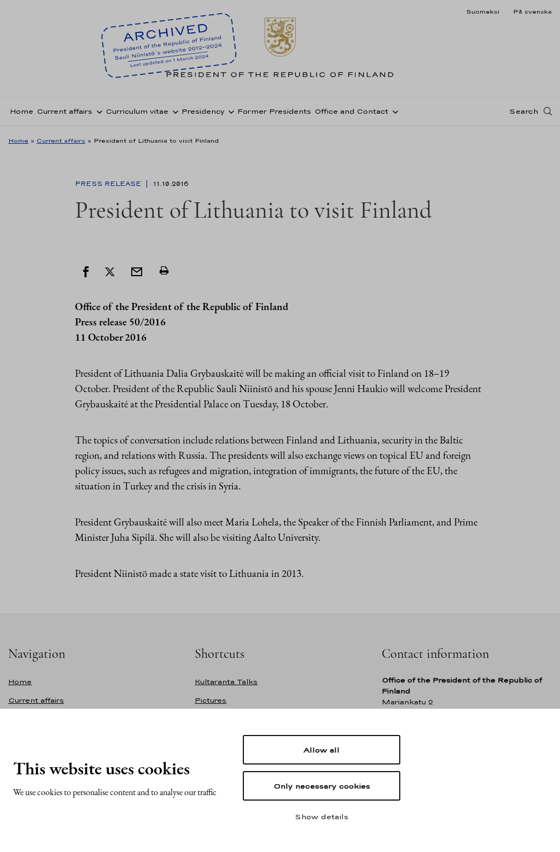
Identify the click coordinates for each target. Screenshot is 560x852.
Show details (321, 816)
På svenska (532, 11)
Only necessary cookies (321, 786)
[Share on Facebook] (86, 270)
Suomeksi (482, 11)
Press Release (109, 183)
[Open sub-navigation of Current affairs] (97, 111)
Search (523, 111)
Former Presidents (274, 111)
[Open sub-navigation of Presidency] (229, 111)
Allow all (322, 750)
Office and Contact (351, 111)
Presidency (203, 111)
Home (21, 111)
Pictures (210, 700)
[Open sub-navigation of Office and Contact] (393, 111)
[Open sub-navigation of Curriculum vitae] (173, 111)
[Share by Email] (136, 270)
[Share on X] (110, 270)
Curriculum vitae (137, 111)
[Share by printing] (164, 270)
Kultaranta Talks (226, 681)
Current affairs (64, 111)
